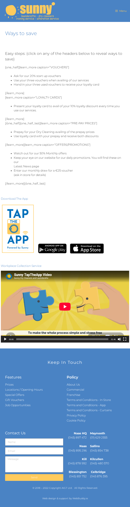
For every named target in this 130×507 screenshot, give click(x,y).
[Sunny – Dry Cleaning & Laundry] (31, 11)
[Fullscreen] (124, 339)
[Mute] (119, 339)
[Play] (5, 339)
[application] (65, 307)
